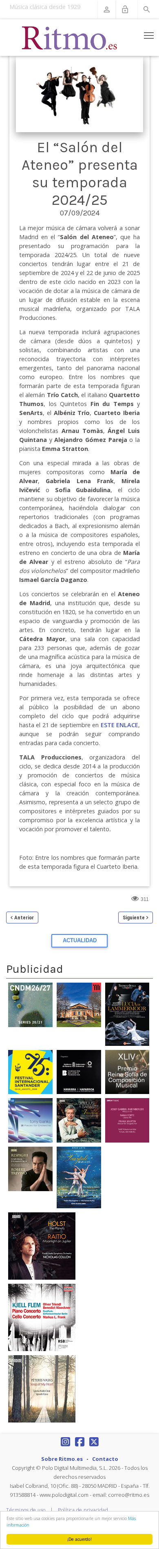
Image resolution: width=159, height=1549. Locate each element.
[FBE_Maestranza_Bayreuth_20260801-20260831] (79, 1004)
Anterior (24, 917)
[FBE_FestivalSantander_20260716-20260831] (30, 1071)
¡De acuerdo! (79, 1539)
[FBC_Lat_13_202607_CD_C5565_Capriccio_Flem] (42, 1316)
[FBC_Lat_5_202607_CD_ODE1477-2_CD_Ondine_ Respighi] (30, 1168)
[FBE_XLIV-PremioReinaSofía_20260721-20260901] (127, 1071)
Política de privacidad (83, 1510)
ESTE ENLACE (119, 725)
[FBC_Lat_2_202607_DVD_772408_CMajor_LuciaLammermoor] (127, 1013)
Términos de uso (26, 1510)
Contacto (105, 1458)
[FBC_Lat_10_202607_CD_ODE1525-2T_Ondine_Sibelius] (79, 1120)
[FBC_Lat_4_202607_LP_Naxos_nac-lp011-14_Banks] (30, 1120)
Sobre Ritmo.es (62, 1458)
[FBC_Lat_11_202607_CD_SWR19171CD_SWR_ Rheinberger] (127, 1120)
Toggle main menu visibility (149, 35)
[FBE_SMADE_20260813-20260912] (79, 1071)
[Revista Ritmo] (69, 37)
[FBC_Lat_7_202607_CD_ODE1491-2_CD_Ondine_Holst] (42, 1245)
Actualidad (80, 940)
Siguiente (134, 917)
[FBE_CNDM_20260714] (30, 1004)
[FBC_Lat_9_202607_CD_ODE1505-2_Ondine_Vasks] (42, 1388)
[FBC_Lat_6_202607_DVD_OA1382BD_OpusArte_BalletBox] (79, 1177)
